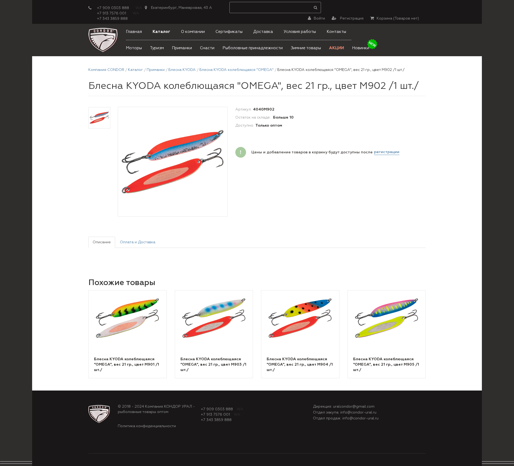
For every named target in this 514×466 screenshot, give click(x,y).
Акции (336, 48)
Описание (102, 242)
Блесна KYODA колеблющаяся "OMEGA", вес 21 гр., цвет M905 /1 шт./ (386, 364)
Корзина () (398, 18)
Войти (319, 18)
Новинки (360, 48)
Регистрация (351, 18)
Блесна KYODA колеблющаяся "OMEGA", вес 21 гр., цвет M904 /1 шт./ (300, 364)
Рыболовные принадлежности (252, 48)
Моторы (134, 48)
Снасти (207, 48)
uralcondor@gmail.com (354, 406)
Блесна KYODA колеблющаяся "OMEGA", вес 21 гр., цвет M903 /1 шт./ (213, 364)
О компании (193, 32)
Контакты (336, 32)
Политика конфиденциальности (147, 426)
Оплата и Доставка (137, 242)
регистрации (386, 152)
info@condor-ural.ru (358, 412)
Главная (134, 32)
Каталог (161, 32)
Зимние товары (306, 48)
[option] (172, 162)
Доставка (263, 32)
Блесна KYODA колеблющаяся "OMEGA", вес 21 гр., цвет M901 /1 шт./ (126, 364)
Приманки (182, 48)
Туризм (157, 48)
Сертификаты (229, 32)
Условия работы (300, 32)
